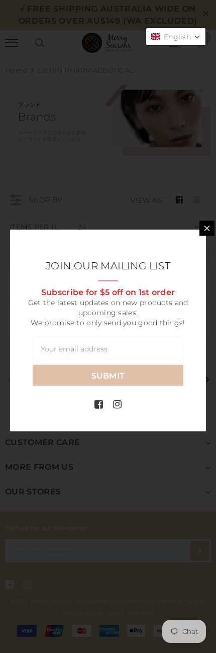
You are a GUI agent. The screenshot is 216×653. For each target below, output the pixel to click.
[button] (175, 36)
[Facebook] (98, 403)
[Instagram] (117, 403)
